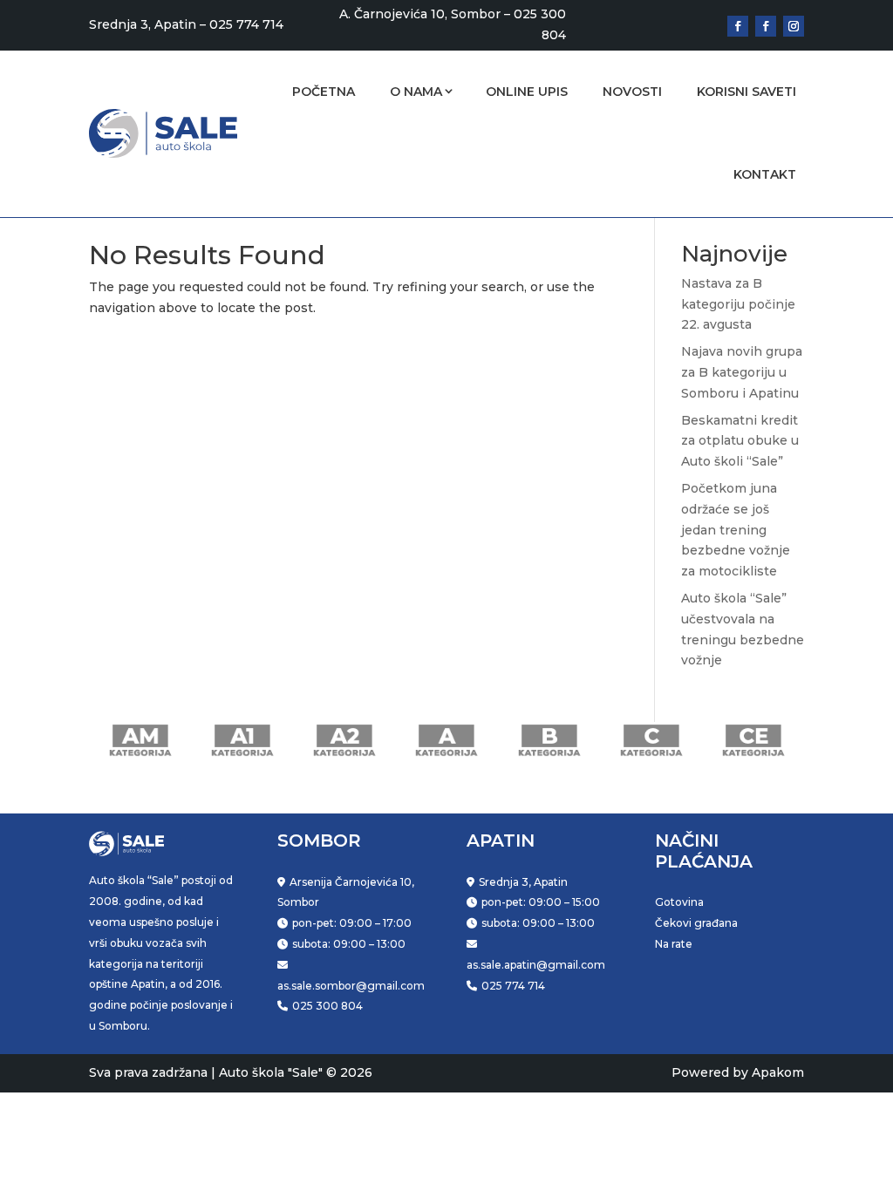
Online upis (527, 91)
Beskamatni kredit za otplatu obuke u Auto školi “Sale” (740, 441)
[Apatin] (765, 26)
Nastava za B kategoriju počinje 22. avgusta (738, 304)
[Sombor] (737, 26)
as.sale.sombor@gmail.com (351, 985)
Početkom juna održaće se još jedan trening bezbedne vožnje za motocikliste (735, 529)
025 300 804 (327, 1005)
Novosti (632, 91)
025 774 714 (246, 24)
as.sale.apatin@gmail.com (536, 964)
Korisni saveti (746, 91)
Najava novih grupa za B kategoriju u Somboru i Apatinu (741, 372)
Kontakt (764, 174)
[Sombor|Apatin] (793, 26)
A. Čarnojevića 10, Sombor (420, 14)
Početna (323, 91)
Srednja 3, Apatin (142, 24)
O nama (416, 91)
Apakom (778, 1072)
